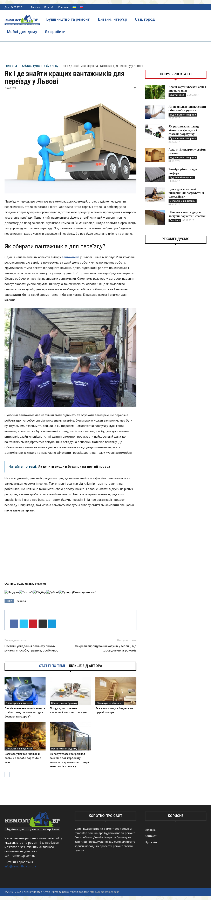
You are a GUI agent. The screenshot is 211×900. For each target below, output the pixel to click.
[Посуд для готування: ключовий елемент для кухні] (70, 691)
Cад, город (145, 19)
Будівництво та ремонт (68, 19)
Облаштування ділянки (182, 200)
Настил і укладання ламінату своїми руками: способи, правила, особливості (32, 648)
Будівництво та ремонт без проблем (32, 843)
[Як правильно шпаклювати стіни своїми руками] (155, 112)
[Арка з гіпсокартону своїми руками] (155, 155)
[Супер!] (65, 592)
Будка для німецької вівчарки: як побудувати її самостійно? (186, 192)
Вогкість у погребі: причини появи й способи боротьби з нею (23, 758)
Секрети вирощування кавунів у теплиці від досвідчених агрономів (105, 648)
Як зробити (55, 31)
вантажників (70, 257)
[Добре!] (52, 592)
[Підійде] (39, 592)
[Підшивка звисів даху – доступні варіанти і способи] (155, 217)
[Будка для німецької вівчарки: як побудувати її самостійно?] (155, 194)
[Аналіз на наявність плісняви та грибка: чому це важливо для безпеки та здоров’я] (25, 691)
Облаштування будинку (40, 66)
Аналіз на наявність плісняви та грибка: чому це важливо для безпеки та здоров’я (25, 712)
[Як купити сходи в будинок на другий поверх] (115, 691)
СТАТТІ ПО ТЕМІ (52, 666)
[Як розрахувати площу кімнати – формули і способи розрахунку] (155, 132)
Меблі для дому (22, 31)
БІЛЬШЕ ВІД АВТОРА (85, 666)
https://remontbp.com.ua (104, 892)
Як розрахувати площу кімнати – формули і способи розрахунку (184, 130)
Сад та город (177, 94)
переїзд (21, 600)
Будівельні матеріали (181, 177)
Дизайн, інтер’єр (112, 19)
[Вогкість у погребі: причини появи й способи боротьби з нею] (25, 736)
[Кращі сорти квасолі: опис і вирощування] (155, 92)
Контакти (63, 7)
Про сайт (49, 7)
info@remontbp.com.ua (20, 866)
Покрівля (175, 220)
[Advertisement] (105, 52)
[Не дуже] (12, 592)
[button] (201, 20)
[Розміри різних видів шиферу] (155, 174)
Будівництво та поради (183, 114)
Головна (35, 7)
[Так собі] (26, 592)
